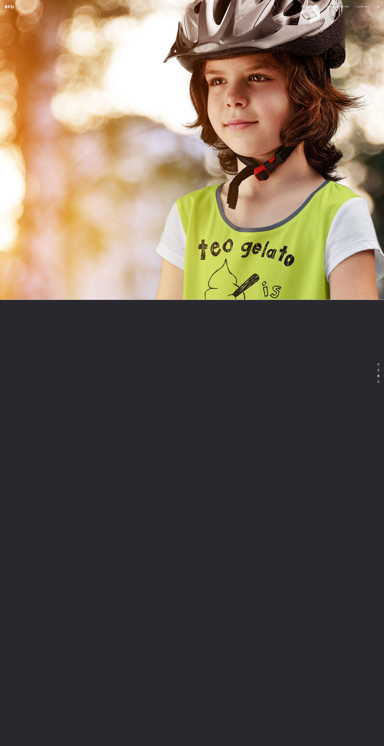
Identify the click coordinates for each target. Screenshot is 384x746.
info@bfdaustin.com (337, 7)
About (316, 7)
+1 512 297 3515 (362, 7)
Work (304, 7)
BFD (9, 7)
